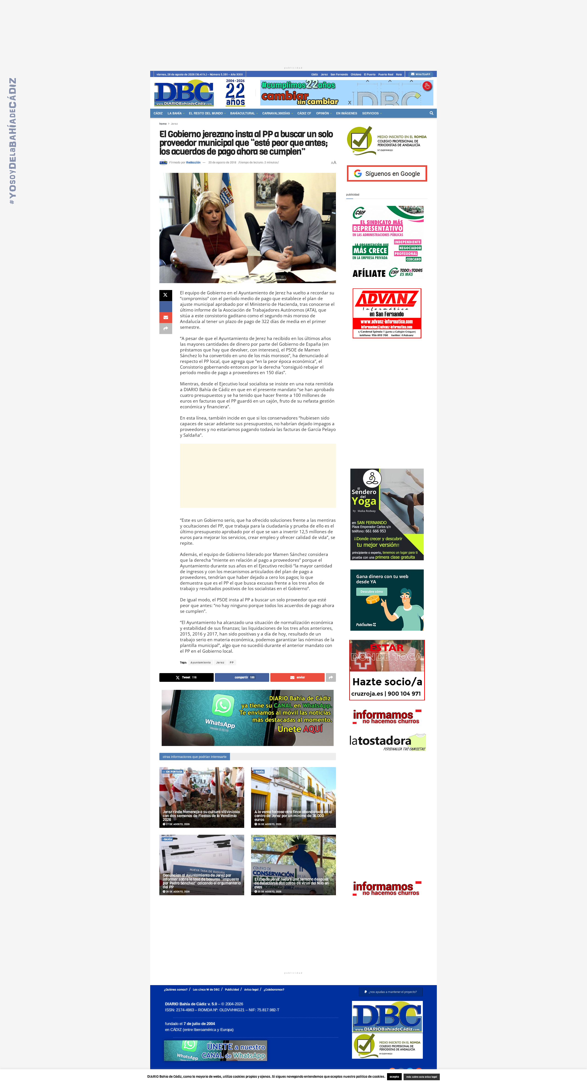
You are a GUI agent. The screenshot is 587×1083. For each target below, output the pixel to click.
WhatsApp (422, 74)
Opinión (322, 113)
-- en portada (173, 772)
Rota (399, 74)
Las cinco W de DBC (206, 990)
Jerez (324, 74)
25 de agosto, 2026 (269, 891)
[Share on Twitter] (165, 295)
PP (232, 662)
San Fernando (339, 74)
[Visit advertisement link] (346, 92)
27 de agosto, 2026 (177, 824)
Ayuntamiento (201, 662)
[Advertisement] (293, 32)
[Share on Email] (165, 317)
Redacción (193, 162)
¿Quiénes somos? (176, 990)
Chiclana (356, 74)
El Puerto (370, 74)
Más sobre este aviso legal (419, 1077)
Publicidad (232, 990)
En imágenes (346, 113)
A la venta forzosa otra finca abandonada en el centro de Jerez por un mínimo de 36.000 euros (293, 815)
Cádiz (314, 74)
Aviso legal (251, 990)
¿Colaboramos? (274, 990)
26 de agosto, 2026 (269, 824)
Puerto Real (385, 74)
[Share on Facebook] (165, 306)
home (163, 124)
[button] (391, 991)
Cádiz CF (304, 113)
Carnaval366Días (276, 113)
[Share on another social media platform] (165, 328)
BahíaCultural (242, 113)
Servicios (370, 113)
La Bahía (175, 113)
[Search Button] (431, 113)
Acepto (458, 1077)
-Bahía (259, 772)
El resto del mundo (206, 113)
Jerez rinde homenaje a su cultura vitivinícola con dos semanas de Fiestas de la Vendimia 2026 (201, 815)
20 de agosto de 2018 (222, 162)
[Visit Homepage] (201, 92)
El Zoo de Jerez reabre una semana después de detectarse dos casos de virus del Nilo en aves (292, 883)
